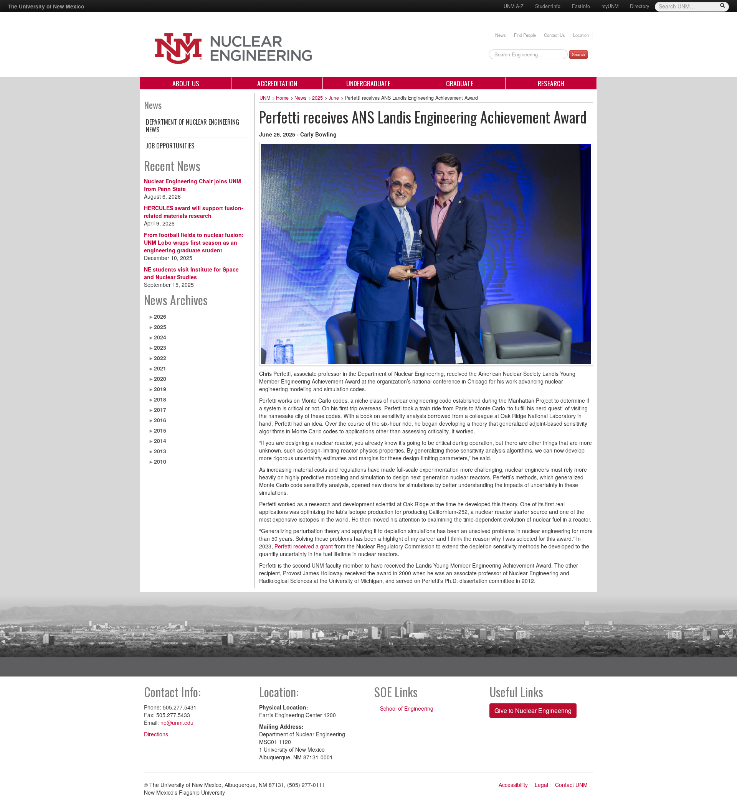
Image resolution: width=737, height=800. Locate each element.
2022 (160, 358)
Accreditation (277, 83)
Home (282, 97)
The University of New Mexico (46, 6)
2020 (160, 378)
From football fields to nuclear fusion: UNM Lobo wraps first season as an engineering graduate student (194, 242)
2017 (160, 409)
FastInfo (581, 6)
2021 (160, 368)
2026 (160, 316)
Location (581, 35)
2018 (160, 399)
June (334, 97)
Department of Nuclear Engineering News (192, 125)
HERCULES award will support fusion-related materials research (193, 211)
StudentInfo (547, 6)
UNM (264, 97)
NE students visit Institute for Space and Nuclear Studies (191, 273)
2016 (160, 420)
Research (551, 83)
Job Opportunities (170, 145)
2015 (160, 430)
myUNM (609, 6)
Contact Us (554, 35)
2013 (160, 451)
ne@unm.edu (176, 722)
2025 (160, 327)
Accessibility (513, 784)
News (500, 35)
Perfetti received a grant (303, 546)
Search (578, 54)
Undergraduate (368, 83)
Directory (639, 6)
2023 (160, 347)
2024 (160, 337)
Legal (541, 784)
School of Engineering (406, 708)
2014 (160, 440)
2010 (160, 461)
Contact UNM (571, 784)
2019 (160, 389)
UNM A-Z (514, 6)
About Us (185, 83)
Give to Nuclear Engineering (533, 710)
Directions (156, 734)
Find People (525, 35)
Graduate (459, 83)
